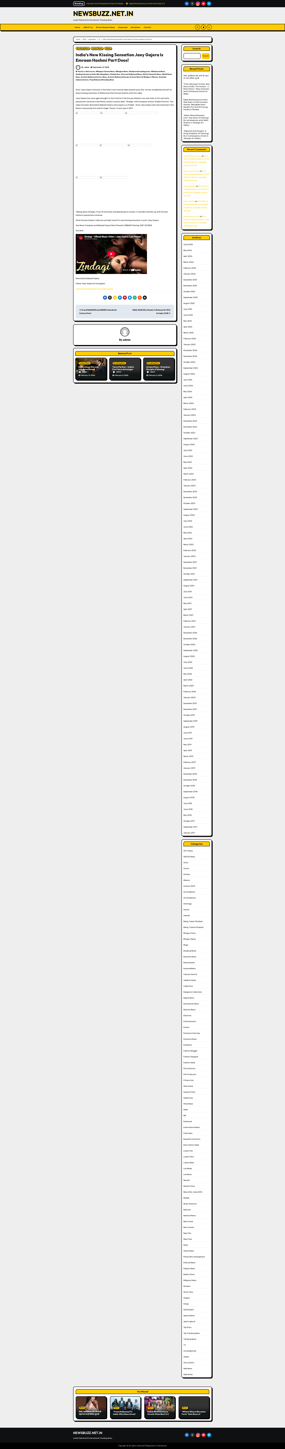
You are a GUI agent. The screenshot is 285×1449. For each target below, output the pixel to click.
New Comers (188, 1227)
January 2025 (189, 344)
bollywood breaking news (140, 71)
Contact (147, 27)
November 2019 (190, 709)
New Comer (188, 1221)
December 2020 (190, 633)
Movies (155, 77)
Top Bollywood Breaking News (102, 80)
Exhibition (187, 1045)
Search (197, 48)
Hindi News (188, 1104)
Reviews (186, 1286)
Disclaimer (135, 27)
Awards (186, 915)
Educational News (191, 1004)
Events (186, 1027)
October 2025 (189, 292)
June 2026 (188, 244)
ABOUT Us (88, 27)
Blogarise (149, 1446)
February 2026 (189, 268)
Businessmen (189, 963)
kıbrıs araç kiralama (191, 171)
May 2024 (187, 392)
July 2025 (187, 309)
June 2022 (188, 527)
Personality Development (194, 1257)
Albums (186, 880)
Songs (186, 1304)
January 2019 (189, 768)
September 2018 (190, 792)
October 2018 (189, 786)
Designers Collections (192, 992)
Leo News (187, 1174)
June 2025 (188, 315)
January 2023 (189, 486)
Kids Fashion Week (191, 1145)
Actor (185, 863)
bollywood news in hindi (86, 74)
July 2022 (187, 521)
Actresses (91, 71)
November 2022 (190, 497)
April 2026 (187, 256)
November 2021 (190, 568)
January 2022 (189, 556)
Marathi (186, 1180)
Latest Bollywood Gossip (119, 77)
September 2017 (190, 827)
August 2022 (189, 515)
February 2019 (189, 762)
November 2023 (190, 427)
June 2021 (188, 597)
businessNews (189, 968)
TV (184, 1345)
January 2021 (189, 627)
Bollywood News (158, 71)
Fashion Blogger (190, 1051)
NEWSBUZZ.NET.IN (103, 13)
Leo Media (187, 1168)
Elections (187, 1016)
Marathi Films (189, 1186)
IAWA (185, 1110)
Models (186, 1198)
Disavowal (122, 27)
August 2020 (189, 656)
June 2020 (188, 668)
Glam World (188, 1086)
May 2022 (187, 533)
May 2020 (187, 674)
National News (189, 1216)
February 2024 (189, 409)
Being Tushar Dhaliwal (193, 921)
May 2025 (187, 321)
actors (82, 71)
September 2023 (190, 439)
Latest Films (188, 1157)
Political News (189, 1263)
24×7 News (188, 851)
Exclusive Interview (191, 1033)
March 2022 (188, 544)
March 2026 (188, 262)
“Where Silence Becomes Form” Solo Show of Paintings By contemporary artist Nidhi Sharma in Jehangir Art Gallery (196, 120)
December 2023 (190, 421)
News (185, 1245)
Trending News (189, 1339)
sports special (189, 1321)
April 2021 (187, 609)
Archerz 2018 (189, 886)
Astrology (187, 904)
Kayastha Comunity (191, 1139)
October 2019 (189, 715)
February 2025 (189, 339)
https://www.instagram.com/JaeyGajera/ (94, 289)
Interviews (187, 1133)
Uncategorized (189, 1351)
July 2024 (187, 380)
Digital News (188, 998)
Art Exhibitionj (189, 898)
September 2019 (190, 721)
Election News (189, 1010)
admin (86, 67)
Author (186, 910)
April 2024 (187, 397)
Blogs (185, 945)
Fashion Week (189, 1063)
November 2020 (190, 639)
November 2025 (190, 286)
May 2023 (187, 462)
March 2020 (188, 686)
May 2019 (187, 745)
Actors (186, 868)
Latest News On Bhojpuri (141, 77)
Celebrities (115, 74)
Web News (187, 1369)
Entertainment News (105, 27)
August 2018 (188, 797)
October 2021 (189, 574)
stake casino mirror (191, 216)
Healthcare (188, 1098)
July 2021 (187, 592)
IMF (184, 1116)
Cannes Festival (190, 974)
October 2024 (189, 362)
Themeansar (161, 1446)
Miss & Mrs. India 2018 (192, 1192)
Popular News (189, 1269)
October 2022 (189, 503)
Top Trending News (191, 1333)
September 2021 (190, 580)
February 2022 (189, 550)
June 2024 (188, 386)
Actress (186, 874)
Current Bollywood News (132, 74)
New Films (187, 1239)
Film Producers (189, 1074)
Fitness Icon (188, 1080)
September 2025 (190, 297)
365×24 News (189, 857)
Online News (188, 1251)
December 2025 (190, 280)
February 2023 (189, 480)
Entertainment (189, 1021)
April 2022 (187, 539)
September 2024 (190, 368)
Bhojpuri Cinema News (106, 71)
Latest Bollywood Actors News (94, 77)
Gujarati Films (189, 1092)
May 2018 (187, 815)
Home (77, 27)
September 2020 (190, 650)
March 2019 (188, 756)
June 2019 (188, 739)
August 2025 (189, 303)
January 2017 (189, 833)
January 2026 (189, 274)
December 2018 (190, 774)
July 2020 (187, 662)
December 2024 (190, 350)
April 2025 (187, 327)
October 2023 (189, 433)
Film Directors (189, 1068)
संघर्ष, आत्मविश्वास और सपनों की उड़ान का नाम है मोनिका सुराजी (90, 1412)
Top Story (187, 1327)
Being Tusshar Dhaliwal (193, 927)
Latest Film (188, 1151)
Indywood (187, 1121)
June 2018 (188, 809)
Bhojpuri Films (189, 933)
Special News (189, 1316)
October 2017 (189, 821)
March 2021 (188, 615)
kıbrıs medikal (189, 201)
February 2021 (189, 621)
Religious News (189, 1280)
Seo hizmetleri (189, 186)
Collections (188, 986)
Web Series (188, 1374)
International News (191, 1127)
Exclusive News (190, 1039)
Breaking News (83, 48)
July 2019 (187, 733)
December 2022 (190, 492)
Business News (189, 957)
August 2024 (189, 374)
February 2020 (189, 692)
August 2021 (188, 586)
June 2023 (188, 456)
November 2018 (190, 780)
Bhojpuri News (122, 71)
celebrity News (189, 980)
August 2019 (188, 727)
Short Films (188, 1292)
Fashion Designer (190, 1057)
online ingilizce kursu (192, 156)
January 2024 (189, 415)
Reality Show (189, 1274)
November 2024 (190, 356)
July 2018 (187, 803)
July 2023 (187, 450)
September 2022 (190, 509)
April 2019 (187, 750)
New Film (187, 1233)
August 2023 (189, 444)
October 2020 (189, 645)
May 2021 (187, 603)
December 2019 (190, 703)
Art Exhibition (189, 892)
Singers (186, 1298)
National (187, 1210)
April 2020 (187, 680)
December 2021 (190, 562)
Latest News (97, 48)
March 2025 (188, 333)
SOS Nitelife (188, 1310)
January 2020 (189, 697)
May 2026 (187, 250)
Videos (108, 48)
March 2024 (188, 403)
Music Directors (190, 1204)
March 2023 (188, 474)
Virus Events (188, 1363)
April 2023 (187, 468)
